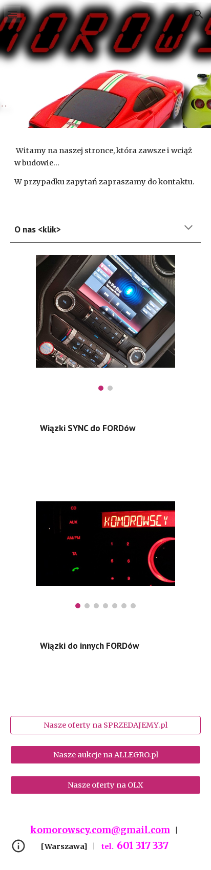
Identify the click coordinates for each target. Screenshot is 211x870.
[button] (12, 14)
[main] (105, 166)
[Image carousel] (105, 323)
